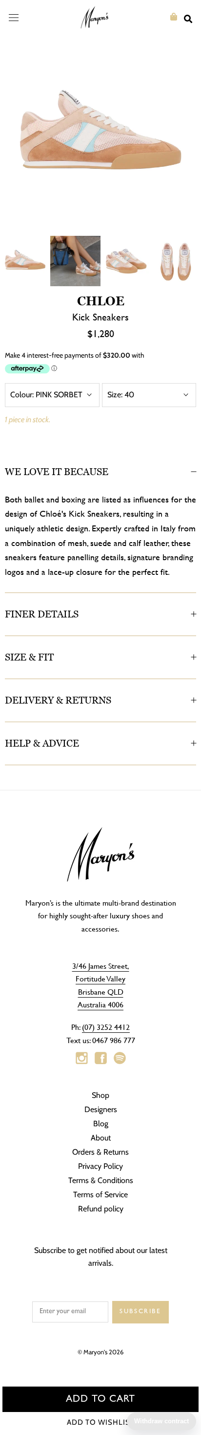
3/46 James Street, (100, 965)
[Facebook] (101, 1058)
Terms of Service (100, 1194)
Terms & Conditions (100, 1180)
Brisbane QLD (100, 991)
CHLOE (100, 301)
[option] (100, 135)
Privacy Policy (100, 1166)
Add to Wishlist (101, 1422)
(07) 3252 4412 (106, 1026)
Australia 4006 (100, 1004)
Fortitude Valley (100, 978)
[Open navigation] (14, 17)
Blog (100, 1123)
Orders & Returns (100, 1152)
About (101, 1137)
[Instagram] (82, 1058)
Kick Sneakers (100, 317)
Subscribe (140, 1312)
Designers (100, 1109)
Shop (100, 1095)
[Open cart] (173, 17)
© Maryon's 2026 (100, 1352)
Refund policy (100, 1208)
